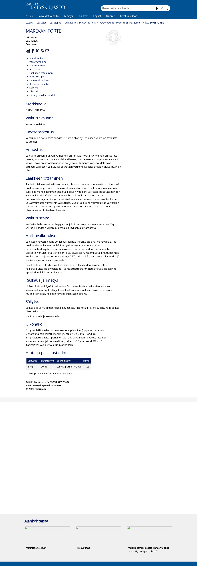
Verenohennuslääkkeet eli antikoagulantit (120, 22)
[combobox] (135, 8)
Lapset (97, 16)
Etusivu (28, 16)
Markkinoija (36, 58)
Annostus (34, 69)
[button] (28, 51)
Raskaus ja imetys (39, 83)
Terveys (68, 16)
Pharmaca (68, 373)
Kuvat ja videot (128, 16)
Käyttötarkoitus (38, 65)
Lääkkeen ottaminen (41, 72)
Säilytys (33, 87)
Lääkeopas (55, 22)
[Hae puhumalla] (156, 8)
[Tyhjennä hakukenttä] (161, 8)
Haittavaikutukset (39, 80)
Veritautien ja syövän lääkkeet (80, 22)
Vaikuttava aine (37, 61)
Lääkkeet (83, 16)
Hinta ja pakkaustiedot (42, 94)
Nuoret (110, 16)
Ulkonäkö (34, 91)
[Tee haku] (166, 8)
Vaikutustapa (36, 76)
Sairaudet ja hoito (48, 16)
